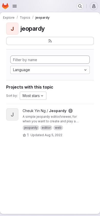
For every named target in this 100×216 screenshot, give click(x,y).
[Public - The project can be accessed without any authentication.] (70, 111)
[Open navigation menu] (15, 6)
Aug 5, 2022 (53, 135)
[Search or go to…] (80, 6)
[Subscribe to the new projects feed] (50, 41)
